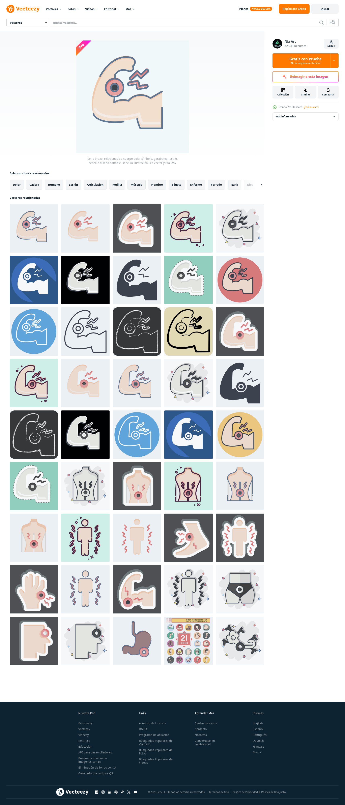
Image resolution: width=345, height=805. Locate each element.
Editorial (110, 9)
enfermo (196, 184)
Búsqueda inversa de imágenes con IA (92, 760)
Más (128, 9)
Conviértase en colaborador (205, 742)
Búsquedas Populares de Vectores (156, 742)
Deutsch (258, 741)
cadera (34, 184)
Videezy (83, 735)
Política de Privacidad (245, 792)
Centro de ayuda (206, 723)
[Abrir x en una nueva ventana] (129, 792)
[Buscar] (321, 22)
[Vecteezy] (22, 9)
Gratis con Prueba (305, 60)
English (258, 723)
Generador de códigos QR (95, 773)
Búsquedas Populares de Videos (156, 761)
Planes (243, 9)
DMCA (143, 729)
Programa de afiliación (154, 735)
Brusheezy (85, 723)
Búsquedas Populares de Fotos (156, 751)
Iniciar (325, 9)
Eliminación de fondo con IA (97, 767)
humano (54, 184)
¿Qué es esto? (311, 107)
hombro (157, 184)
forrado (216, 184)
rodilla (117, 184)
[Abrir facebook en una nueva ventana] (96, 792)
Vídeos (89, 9)
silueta (176, 184)
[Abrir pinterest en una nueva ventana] (116, 792)
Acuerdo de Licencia (152, 723)
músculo (136, 184)
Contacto (201, 729)
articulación (95, 184)
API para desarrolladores (95, 752)
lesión (73, 184)
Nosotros (201, 735)
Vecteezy (84, 729)
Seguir (331, 46)
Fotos (72, 9)
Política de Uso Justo (273, 792)
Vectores (52, 9)
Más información (286, 116)
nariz (234, 184)
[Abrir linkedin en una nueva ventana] (109, 792)
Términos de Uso (219, 792)
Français (258, 746)
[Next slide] (258, 185)
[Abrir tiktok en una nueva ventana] (122, 792)
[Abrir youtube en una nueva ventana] (135, 792)
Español (258, 729)
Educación (85, 746)
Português (260, 735)
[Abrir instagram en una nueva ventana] (103, 792)
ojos (250, 184)
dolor (17, 184)
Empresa (84, 741)
